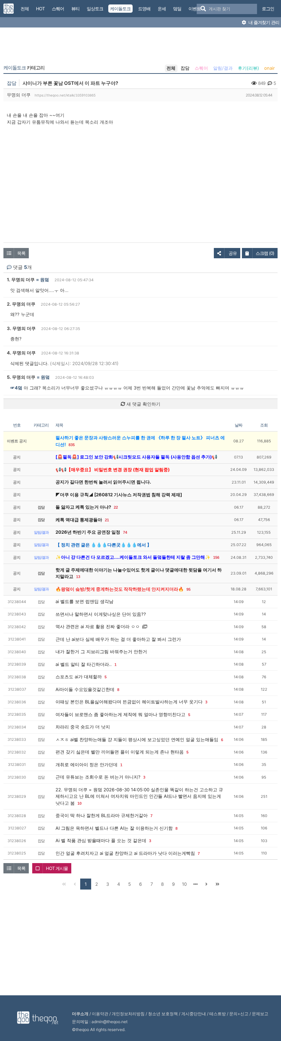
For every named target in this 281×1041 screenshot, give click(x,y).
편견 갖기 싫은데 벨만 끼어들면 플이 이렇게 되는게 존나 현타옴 (120, 752)
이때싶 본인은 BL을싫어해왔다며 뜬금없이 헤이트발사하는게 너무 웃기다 (129, 701)
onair (269, 68)
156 (216, 557)
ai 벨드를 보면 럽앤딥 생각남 (84, 601)
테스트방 (217, 1013)
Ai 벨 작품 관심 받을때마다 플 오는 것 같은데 (101, 840)
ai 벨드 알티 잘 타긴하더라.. (84, 664)
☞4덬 (16, 388)
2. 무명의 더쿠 (21, 304)
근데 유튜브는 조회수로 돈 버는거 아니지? (98, 777)
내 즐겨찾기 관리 (263, 22)
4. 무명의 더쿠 (21, 352)
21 (107, 520)
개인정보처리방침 (128, 1013)
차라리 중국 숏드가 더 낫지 (83, 726)
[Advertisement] (140, 47)
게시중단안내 (193, 1013)
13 (78, 577)
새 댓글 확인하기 (142, 404)
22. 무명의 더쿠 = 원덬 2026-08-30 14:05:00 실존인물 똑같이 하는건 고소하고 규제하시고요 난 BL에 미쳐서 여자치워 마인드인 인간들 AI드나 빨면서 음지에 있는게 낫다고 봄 (139, 796)
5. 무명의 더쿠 (21, 377)
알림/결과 (223, 68)
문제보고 (260, 1013)
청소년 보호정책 (163, 1013)
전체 (171, 68)
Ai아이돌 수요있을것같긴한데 (85, 689)
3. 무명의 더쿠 (21, 328)
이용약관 (100, 1013)
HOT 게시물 (57, 868)
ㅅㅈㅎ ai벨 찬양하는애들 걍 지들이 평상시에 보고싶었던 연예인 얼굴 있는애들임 (137, 739)
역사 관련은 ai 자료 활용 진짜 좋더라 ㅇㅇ (98, 626)
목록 (21, 253)
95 (188, 589)
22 (116, 507)
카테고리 (24, 67)
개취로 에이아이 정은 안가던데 (87, 764)
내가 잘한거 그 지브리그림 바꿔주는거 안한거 (101, 651)
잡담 (185, 68)
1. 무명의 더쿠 (21, 279)
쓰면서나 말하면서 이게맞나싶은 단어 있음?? (101, 614)
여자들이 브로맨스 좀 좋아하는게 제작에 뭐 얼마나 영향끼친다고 (120, 714)
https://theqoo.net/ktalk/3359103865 (65, 95)
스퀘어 (201, 68)
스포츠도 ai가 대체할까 (79, 676)
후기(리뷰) (248, 68)
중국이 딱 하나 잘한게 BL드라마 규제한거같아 (102, 815)
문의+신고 (238, 1013)
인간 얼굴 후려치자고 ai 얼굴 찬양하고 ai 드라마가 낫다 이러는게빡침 (125, 853)
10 (79, 803)
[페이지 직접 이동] (195, 884)
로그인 (268, 8)
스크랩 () (265, 253)
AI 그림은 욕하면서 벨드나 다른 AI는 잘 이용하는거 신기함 (114, 828)
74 (125, 532)
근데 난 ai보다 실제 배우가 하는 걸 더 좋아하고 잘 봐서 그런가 (118, 639)
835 (72, 445)
